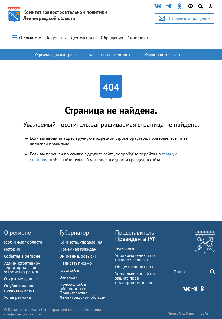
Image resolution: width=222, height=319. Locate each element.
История (12, 249)
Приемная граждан (78, 249)
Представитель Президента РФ (135, 235)
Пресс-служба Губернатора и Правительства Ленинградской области (83, 290)
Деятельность (83, 37)
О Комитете (30, 37)
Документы (56, 37)
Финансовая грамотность (110, 54)
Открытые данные (21, 278)
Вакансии (69, 277)
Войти (205, 313)
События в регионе (22, 256)
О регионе (17, 232)
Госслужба (69, 270)
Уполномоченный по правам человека (135, 257)
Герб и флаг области (23, 242)
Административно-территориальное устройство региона (23, 267)
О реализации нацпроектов (56, 57)
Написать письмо (76, 263)
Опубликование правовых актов (19, 288)
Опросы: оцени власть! (164, 54)
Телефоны (124, 248)
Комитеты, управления (81, 242)
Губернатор (74, 232)
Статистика (138, 37)
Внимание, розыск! (78, 256)
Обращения (112, 37)
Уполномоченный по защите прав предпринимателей (135, 278)
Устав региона (17, 297)
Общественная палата (136, 266)
